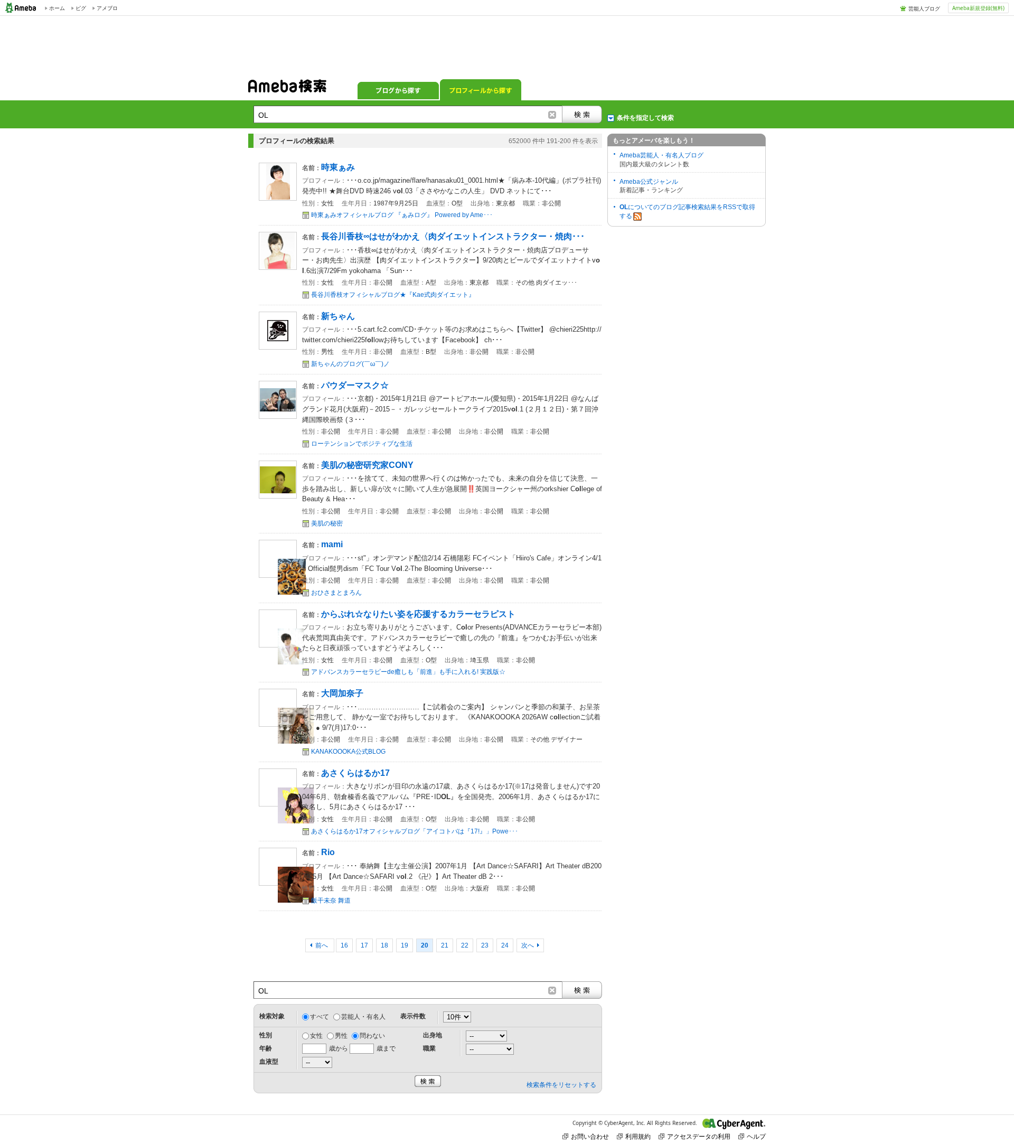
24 (505, 945)
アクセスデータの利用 (698, 1136)
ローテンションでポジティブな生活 (361, 443)
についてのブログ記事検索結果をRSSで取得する (687, 211)
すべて (319, 1016)
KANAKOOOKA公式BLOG (348, 751)
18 (384, 945)
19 (404, 945)
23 (485, 945)
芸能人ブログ (924, 8)
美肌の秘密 (327, 523)
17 (364, 945)
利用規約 (638, 1136)
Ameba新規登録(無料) (978, 8)
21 (444, 945)
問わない (372, 1035)
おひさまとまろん (336, 592)
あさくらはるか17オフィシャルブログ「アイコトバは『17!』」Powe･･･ (414, 831)
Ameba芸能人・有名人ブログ (661, 155)
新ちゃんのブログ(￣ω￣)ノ (350, 364)
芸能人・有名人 (363, 1016)
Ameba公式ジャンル (648, 181)
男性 (341, 1035)
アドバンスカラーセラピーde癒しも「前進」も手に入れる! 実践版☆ (408, 672)
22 (464, 945)
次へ (527, 945)
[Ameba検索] (287, 89)
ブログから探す (398, 89)
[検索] (582, 114)
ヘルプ (756, 1136)
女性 (316, 1035)
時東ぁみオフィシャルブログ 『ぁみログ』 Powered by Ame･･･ (402, 215)
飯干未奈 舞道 (331, 900)
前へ (322, 945)
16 (344, 945)
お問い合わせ (590, 1136)
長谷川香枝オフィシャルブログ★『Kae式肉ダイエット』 (393, 294)
